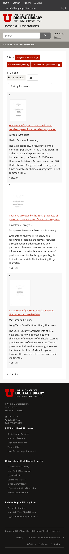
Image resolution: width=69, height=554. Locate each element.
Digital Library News (17, 483)
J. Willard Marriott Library (17, 403)
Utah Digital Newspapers (19, 470)
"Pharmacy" (26, 57)
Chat (39, 2)
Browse (17, 2)
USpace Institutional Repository (23, 488)
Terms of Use (14, 447)
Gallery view (17, 77)
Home (6, 2)
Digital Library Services (18, 433)
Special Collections (16, 438)
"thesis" (45, 64)
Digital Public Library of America (23, 516)
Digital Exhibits (15, 475)
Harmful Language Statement (20, 8)
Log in (64, 8)
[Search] (45, 36)
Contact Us (12, 416)
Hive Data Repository (18, 492)
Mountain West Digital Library (22, 512)
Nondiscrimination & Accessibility (44, 537)
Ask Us (27, 2)
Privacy (19, 537)
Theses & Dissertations (21, 26)
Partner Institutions (17, 508)
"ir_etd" (17, 64)
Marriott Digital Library (18, 466)
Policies (57, 544)
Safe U (30, 544)
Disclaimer (43, 544)
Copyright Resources (17, 442)
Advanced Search (59, 35)
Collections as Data (17, 479)
